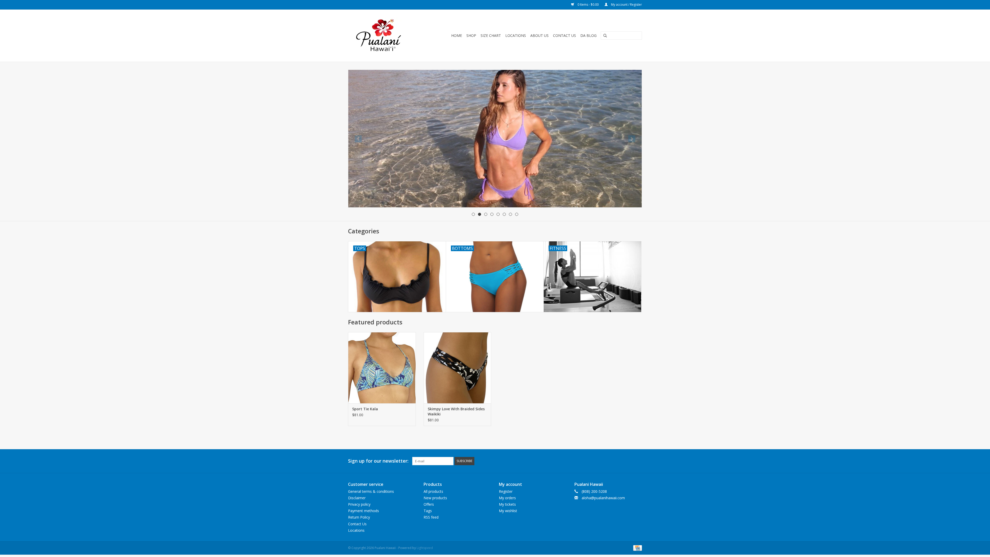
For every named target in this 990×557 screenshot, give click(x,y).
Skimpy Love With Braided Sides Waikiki (456, 411)
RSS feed (431, 517)
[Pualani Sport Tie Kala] (382, 367)
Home (456, 35)
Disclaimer (357, 497)
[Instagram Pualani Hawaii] (638, 461)
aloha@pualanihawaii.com (603, 497)
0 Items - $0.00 (588, 4)
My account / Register (626, 4)
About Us (539, 35)
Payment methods (363, 510)
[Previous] (358, 138)
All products (433, 491)
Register (506, 491)
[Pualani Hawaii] (384, 35)
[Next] (631, 138)
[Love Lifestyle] (495, 121)
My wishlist (508, 510)
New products (435, 497)
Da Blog (588, 35)
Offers (429, 504)
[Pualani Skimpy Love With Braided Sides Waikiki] (457, 367)
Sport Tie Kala (365, 408)
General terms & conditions (371, 491)
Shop (471, 35)
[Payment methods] (636, 547)
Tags (428, 510)
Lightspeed (425, 548)
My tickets (507, 504)
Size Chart (491, 35)
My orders (507, 497)
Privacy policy (359, 504)
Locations (515, 35)
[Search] (603, 35)
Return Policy (359, 517)
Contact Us (564, 35)
